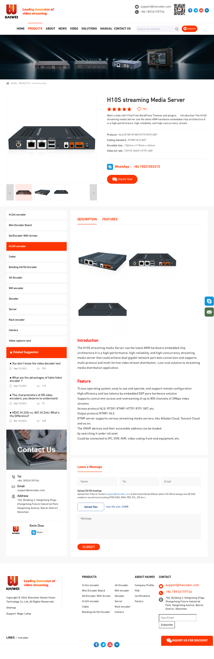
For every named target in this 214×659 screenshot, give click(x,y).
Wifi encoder (16, 288)
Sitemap (11, 608)
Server (13, 309)
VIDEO (74, 28)
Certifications (142, 596)
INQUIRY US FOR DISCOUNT (190, 640)
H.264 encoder (17, 214)
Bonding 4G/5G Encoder (23, 267)
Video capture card (20, 341)
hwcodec (23, 638)
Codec (12, 256)
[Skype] (209, 301)
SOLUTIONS (89, 28)
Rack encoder (17, 320)
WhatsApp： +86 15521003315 (137, 167)
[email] (209, 311)
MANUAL (106, 28)
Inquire (191, 28)
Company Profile (144, 585)
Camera (13, 330)
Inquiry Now (125, 179)
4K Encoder (15, 278)
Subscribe (167, 625)
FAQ (137, 590)
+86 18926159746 (152, 12)
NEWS (63, 28)
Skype (39, 532)
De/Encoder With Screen (23, 236)
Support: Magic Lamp (18, 614)
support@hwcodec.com (155, 6)
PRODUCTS (35, 28)
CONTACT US (122, 28)
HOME (21, 28)
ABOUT (50, 28)
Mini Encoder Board (20, 225)
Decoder (14, 299)
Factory (139, 601)
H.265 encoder (39, 83)
